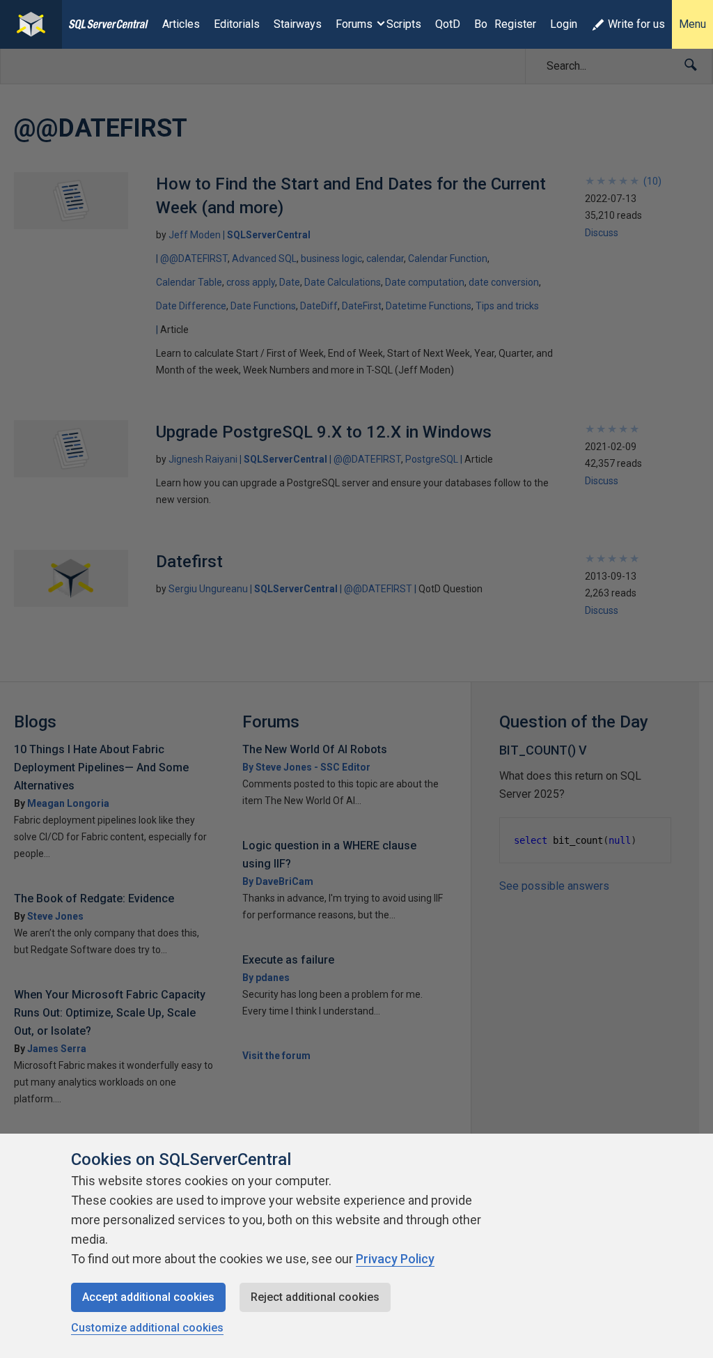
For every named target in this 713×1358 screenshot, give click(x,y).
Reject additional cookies (315, 1297)
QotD (447, 24)
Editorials (237, 24)
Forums (354, 24)
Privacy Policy (395, 1258)
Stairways (298, 24)
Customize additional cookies (147, 1327)
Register (515, 24)
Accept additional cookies (148, 1297)
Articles (181, 24)
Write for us (636, 24)
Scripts (403, 24)
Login (563, 24)
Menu (692, 24)
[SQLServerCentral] (31, 24)
